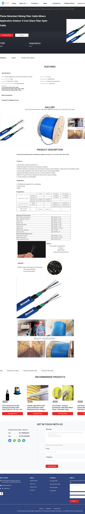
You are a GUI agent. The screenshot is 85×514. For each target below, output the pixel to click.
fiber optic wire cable (12, 370)
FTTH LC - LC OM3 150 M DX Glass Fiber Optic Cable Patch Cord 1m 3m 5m (62, 407)
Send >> (74, 501)
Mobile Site (48, 508)
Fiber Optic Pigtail (54, 487)
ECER (81, 511)
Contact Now (52, 466)
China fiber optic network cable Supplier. (26, 511)
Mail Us (22, 35)
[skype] (23, 440)
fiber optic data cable (47, 370)
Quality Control (33, 487)
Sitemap (41, 508)
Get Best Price (6, 35)
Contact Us (32, 490)
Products (7, 9)
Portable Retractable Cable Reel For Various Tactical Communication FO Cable (11, 407)
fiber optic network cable (30, 370)
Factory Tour (33, 483)
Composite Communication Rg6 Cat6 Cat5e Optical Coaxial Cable (36, 407)
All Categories (53, 490)
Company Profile (33, 480)
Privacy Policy (57, 508)
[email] (9, 440)
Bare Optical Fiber (54, 480)
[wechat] (19, 440)
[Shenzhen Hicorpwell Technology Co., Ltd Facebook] (1, 493)
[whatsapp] (14, 440)
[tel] (28, 440)
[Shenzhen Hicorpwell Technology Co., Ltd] (5, 3)
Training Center (69, 3)
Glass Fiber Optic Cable (17, 9)
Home (1, 9)
